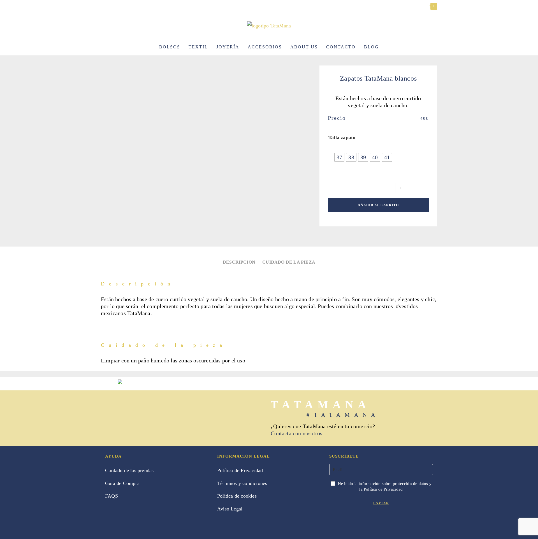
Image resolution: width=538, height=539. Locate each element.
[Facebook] (334, 522)
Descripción (239, 262)
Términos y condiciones (242, 483)
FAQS (111, 496)
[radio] (339, 157)
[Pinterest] (354, 522)
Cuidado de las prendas (129, 470)
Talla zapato (341, 137)
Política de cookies (237, 496)
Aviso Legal (229, 509)
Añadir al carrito (378, 205)
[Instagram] (344, 522)
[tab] (239, 262)
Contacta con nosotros (296, 433)
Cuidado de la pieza (288, 262)
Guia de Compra (122, 483)
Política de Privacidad (240, 470)
